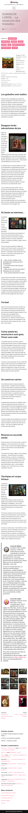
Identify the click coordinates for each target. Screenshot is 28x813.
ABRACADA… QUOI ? (15, 752)
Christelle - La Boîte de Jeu (8, 748)
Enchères (14, 41)
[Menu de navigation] (14, 8)
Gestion (21, 41)
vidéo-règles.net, (20, 657)
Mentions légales (5, 800)
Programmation (6, 47)
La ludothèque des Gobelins (8, 793)
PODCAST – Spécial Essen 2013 (15, 772)
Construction (5, 41)
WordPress (19, 811)
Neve (7, 811)
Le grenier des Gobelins (7, 795)
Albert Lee (4, 752)
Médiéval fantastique (18, 44)
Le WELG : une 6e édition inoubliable (10, 738)
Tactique (14, 47)
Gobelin (4, 44)
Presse (3, 803)
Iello (9, 44)
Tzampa (3, 755)
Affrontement (12, 38)
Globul (5, 29)
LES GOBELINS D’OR (6, 798)
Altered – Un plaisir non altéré (9, 740)
